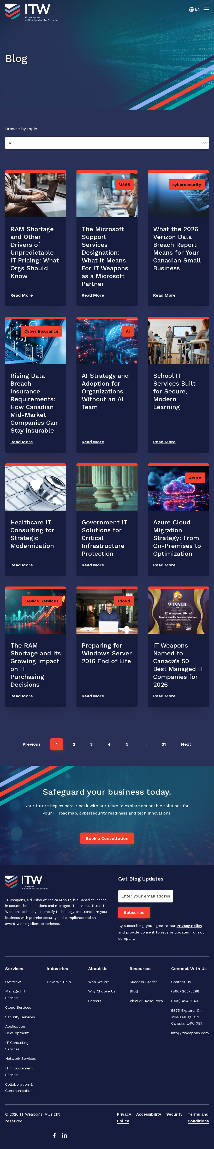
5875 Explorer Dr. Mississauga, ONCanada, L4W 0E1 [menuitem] (187, 1017)
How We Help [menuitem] (59, 982)
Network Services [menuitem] (20, 1058)
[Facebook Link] (54, 1137)
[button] (31, 744)
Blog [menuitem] (134, 991)
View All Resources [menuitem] (146, 1001)
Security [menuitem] (174, 1114)
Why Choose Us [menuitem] (101, 991)
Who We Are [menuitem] (99, 982)
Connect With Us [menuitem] (189, 968)
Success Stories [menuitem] (144, 982)
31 (164, 744)
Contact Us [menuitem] (181, 982)
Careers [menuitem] (94, 1001)
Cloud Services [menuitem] (18, 1007)
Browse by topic (21, 128)
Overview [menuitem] (13, 982)
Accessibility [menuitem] (148, 1114)
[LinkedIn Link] (64, 1137)
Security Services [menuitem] (20, 1017)
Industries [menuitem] (57, 968)
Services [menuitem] (14, 968)
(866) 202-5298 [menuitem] (185, 991)
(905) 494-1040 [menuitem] (184, 1001)
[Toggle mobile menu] (206, 9)
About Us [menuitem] (98, 968)
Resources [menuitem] (141, 968)
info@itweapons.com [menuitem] (190, 1033)
